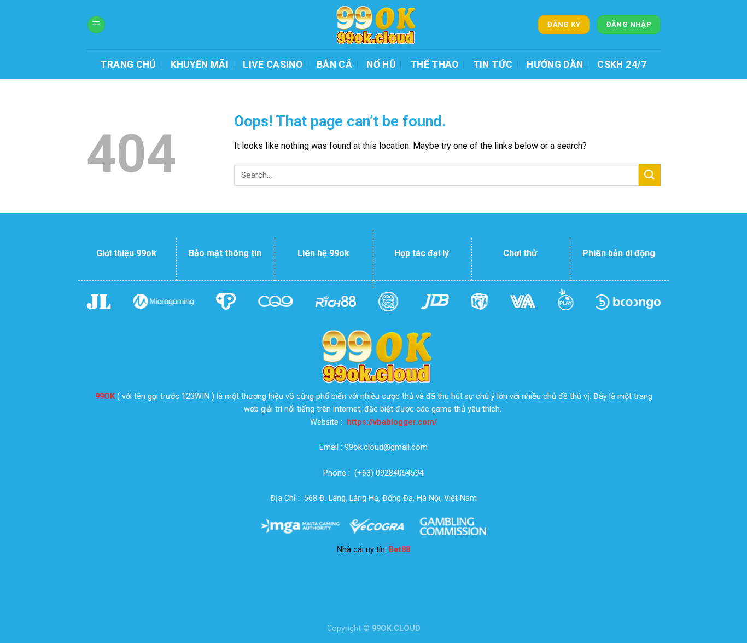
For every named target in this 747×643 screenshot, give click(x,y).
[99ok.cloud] (373, 24)
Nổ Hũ (381, 64)
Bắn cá (334, 64)
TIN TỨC (492, 64)
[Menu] (96, 25)
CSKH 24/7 (621, 64)
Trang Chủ (128, 64)
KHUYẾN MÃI (200, 64)
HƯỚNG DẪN (555, 64)
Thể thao (434, 64)
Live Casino (272, 64)
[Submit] (650, 175)
